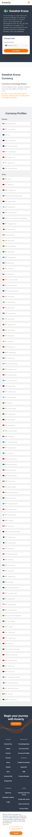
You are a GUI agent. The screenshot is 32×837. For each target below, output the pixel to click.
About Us (8, 793)
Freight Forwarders (24, 762)
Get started (16, 724)
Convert (8, 753)
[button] (28, 2)
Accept (16, 833)
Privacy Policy (23, 808)
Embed (8, 767)
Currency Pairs (24, 748)
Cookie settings (16, 828)
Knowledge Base (23, 744)
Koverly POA (8, 776)
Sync (8, 771)
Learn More (16, 51)
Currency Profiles (24, 753)
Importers (24, 767)
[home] (6, 2)
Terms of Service (23, 804)
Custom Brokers (24, 776)
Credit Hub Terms (24, 799)
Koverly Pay (8, 744)
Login (8, 802)
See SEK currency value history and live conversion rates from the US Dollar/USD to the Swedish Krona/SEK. (16, 95)
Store (8, 762)
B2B (24, 771)
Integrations (8, 781)
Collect (8, 748)
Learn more (6, 824)
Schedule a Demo (8, 797)
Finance (8, 758)
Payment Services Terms (24, 794)
